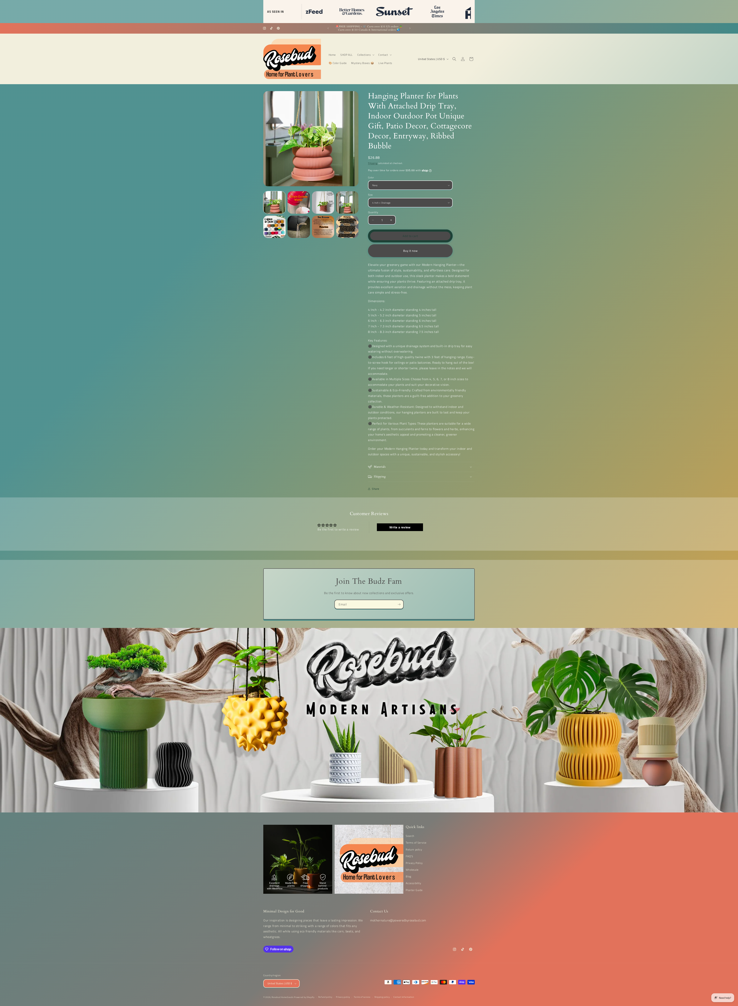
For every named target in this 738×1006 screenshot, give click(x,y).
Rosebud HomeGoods (282, 997)
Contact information (403, 997)
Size (370, 195)
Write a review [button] (399, 527)
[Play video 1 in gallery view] (299, 202)
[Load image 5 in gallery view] (299, 227)
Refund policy (325, 997)
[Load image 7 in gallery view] (347, 227)
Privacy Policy (414, 863)
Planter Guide (414, 890)
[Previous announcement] (328, 28)
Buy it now (410, 251)
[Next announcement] (410, 28)
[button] (365, 55)
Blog (408, 877)
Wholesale (412, 870)
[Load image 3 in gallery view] (347, 202)
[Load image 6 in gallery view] (323, 227)
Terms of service (362, 997)
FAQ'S (409, 856)
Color (371, 177)
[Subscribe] (399, 604)
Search (410, 836)
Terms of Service (416, 843)
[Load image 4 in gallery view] (274, 227)
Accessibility (413, 883)
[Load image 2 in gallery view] (323, 202)
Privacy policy (343, 997)
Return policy (414, 849)
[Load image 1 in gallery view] (274, 202)
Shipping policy (382, 997)
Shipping (372, 163)
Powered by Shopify (304, 997)
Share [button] (375, 489)
